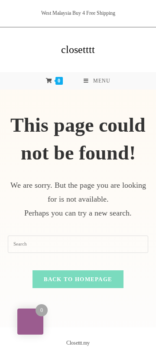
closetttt (78, 49)
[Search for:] (78, 243)
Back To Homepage (78, 279)
